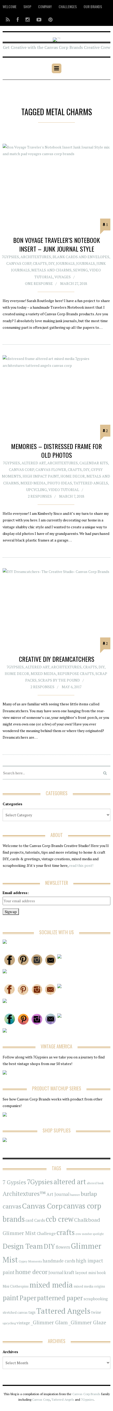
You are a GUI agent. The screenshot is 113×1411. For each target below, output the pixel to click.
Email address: (16, 892)
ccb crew (59, 1219)
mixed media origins (89, 1286)
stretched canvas (15, 1312)
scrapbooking (96, 1298)
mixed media (51, 1285)
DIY (51, 263)
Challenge (46, 1233)
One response (39, 283)
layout (81, 1272)
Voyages (62, 276)
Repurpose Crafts (76, 673)
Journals (65, 263)
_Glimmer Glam (49, 1322)
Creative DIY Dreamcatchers (56, 659)
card (29, 1220)
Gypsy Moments (30, 1261)
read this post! (80, 865)
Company (45, 6)
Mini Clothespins (16, 1286)
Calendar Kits (93, 462)
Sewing (80, 269)
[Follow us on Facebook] (17, 19)
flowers (63, 1247)
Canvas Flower (50, 469)
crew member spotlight (89, 1234)
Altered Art (34, 462)
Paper (27, 1297)
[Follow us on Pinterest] (49, 19)
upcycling (36, 489)
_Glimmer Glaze (87, 1322)
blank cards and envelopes (81, 256)
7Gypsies (10, 256)
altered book (95, 1183)
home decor (31, 1272)
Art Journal (58, 1194)
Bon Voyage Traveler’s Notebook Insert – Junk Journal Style (56, 244)
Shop (27, 6)
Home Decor (72, 476)
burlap (89, 1193)
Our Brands (93, 6)
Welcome (10, 6)
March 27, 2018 (73, 283)
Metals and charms (51, 269)
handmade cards (59, 1261)
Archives (10, 1351)
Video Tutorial (63, 489)
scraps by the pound (59, 680)
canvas (12, 1206)
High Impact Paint (41, 476)
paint (11, 1297)
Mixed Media (33, 482)
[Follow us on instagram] (27, 19)
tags (31, 1312)
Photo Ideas (59, 482)
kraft (69, 1272)
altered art (70, 1181)
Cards (39, 1220)
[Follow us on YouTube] (39, 19)
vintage (23, 1322)
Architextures (35, 256)
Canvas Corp (18, 263)
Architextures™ (24, 1194)
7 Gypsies (14, 1182)
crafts (65, 1232)
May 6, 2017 (71, 686)
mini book (97, 1272)
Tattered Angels (91, 482)
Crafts (40, 263)
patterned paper (60, 1297)
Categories (12, 803)
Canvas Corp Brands (86, 1394)
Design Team (23, 1246)
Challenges (68, 6)
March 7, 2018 (71, 496)
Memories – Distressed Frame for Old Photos (56, 450)
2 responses (40, 496)
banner (75, 1195)
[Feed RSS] (8, 19)
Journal (55, 1272)
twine (96, 1312)
